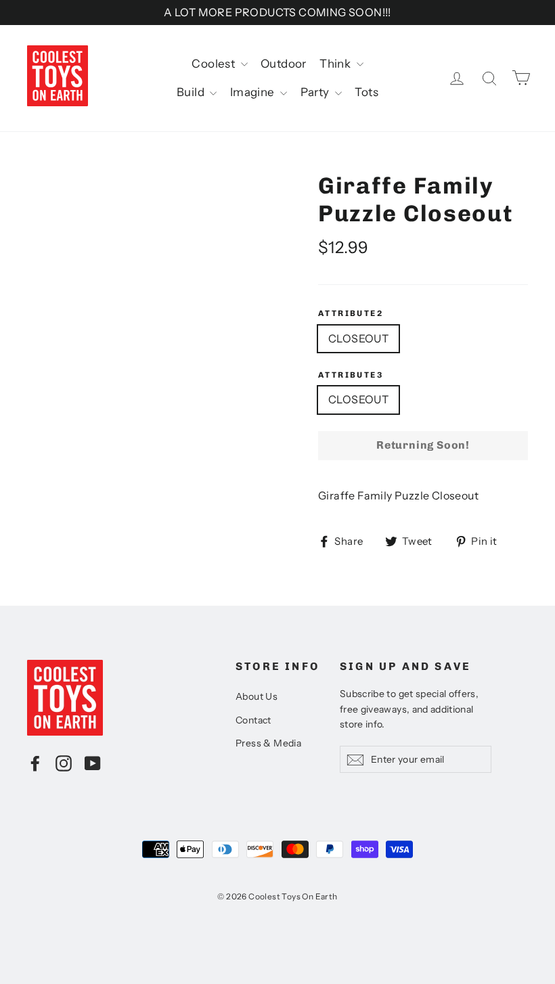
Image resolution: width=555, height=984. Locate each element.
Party (316, 92)
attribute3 (350, 375)
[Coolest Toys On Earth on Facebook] (35, 762)
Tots (366, 92)
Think (336, 63)
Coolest (214, 63)
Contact (253, 720)
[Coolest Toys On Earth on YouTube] (93, 762)
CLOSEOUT (358, 338)
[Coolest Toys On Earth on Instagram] (64, 762)
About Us (257, 696)
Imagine (253, 92)
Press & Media (268, 743)
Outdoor (284, 63)
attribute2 (350, 313)
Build (191, 92)
